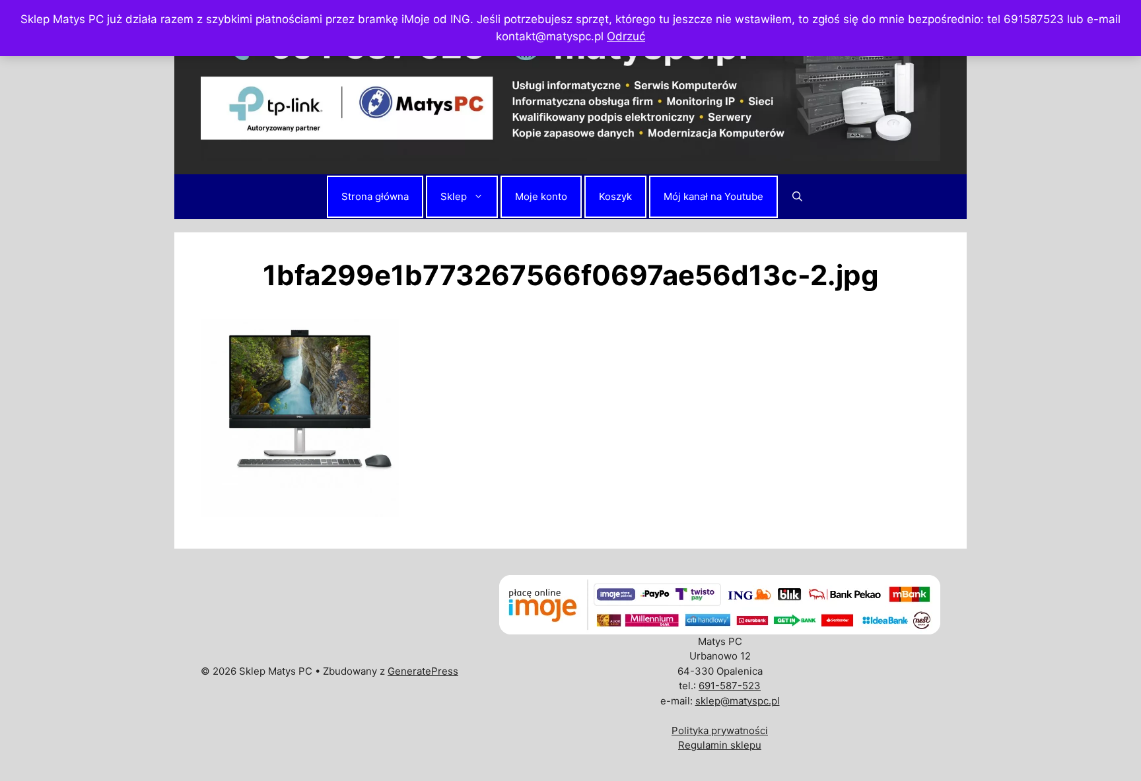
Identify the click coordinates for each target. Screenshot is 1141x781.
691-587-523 (730, 685)
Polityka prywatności (720, 730)
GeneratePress (423, 671)
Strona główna (375, 196)
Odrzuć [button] (626, 36)
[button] (797, 197)
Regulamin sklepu (719, 745)
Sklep (453, 196)
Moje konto (541, 196)
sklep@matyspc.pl (737, 701)
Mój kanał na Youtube (713, 196)
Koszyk (615, 196)
